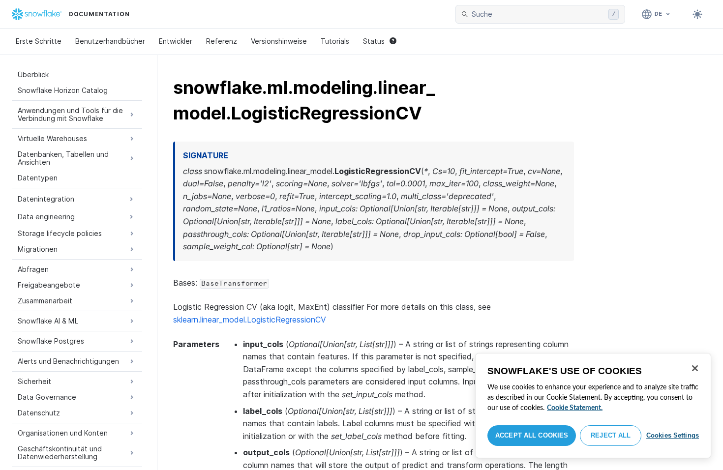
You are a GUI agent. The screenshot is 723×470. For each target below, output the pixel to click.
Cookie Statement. (574, 408)
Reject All (611, 435)
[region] (593, 405)
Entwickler (175, 41)
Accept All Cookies (531, 435)
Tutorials (335, 41)
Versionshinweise (279, 41)
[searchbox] (538, 14)
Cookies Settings (672, 435)
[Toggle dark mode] (697, 14)
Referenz (221, 41)
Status (374, 41)
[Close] (695, 368)
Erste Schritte (38, 41)
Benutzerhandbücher (110, 41)
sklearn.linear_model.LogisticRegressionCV (249, 319)
